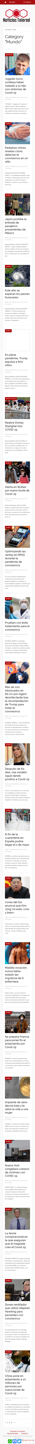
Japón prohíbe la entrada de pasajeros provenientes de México (16, 226)
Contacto (24, 1433)
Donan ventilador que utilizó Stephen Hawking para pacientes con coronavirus (17, 1311)
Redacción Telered (10, 97)
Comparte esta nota (28, 1440)
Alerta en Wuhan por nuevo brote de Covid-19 (17, 490)
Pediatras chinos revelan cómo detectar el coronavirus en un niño (16, 154)
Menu (13, 2)
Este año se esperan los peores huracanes (17, 294)
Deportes (9, 54)
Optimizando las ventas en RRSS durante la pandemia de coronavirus (15, 558)
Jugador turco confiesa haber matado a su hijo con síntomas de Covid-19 (15, 85)
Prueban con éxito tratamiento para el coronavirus (17, 626)
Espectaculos (11, 398)
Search (28, 2)
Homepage (8, 29)
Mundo (8, 123)
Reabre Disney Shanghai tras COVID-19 (14, 426)
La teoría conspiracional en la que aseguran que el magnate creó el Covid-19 (16, 1240)
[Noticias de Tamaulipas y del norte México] (16, 21)
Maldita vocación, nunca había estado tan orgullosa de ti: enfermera (16, 974)
